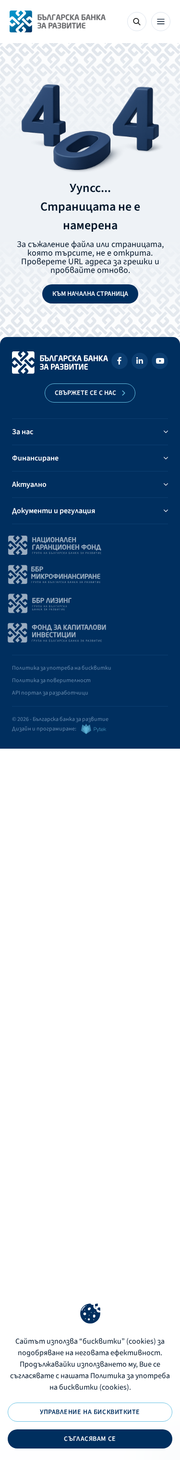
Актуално (29, 484)
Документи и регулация (53, 510)
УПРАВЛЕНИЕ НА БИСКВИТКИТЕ (90, 1412)
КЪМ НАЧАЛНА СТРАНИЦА (90, 294)
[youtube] (160, 362)
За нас (22, 432)
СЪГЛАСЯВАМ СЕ (90, 1439)
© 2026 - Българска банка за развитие (60, 719)
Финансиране (35, 458)
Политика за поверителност (51, 680)
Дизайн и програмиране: (44, 729)
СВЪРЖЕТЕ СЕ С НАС (85, 393)
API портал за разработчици (50, 693)
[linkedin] (140, 362)
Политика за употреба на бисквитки (61, 668)
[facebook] (119, 362)
